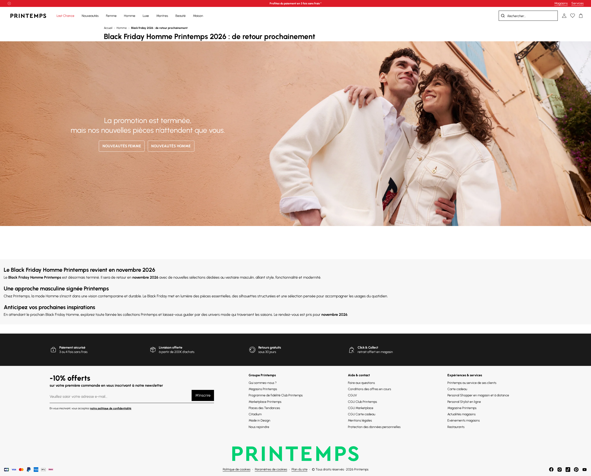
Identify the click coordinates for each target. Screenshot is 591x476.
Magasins (561, 3)
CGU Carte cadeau (361, 414)
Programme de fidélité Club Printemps (276, 395)
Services (577, 3)
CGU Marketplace (360, 408)
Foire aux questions (361, 383)
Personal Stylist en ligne (464, 402)
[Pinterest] (576, 469)
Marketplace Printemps (265, 402)
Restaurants (455, 427)
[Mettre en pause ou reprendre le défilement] (9, 3)
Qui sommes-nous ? (263, 383)
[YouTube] (584, 469)
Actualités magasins (461, 414)
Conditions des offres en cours (369, 389)
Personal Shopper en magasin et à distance (478, 395)
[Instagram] (559, 469)
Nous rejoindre (259, 427)
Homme (122, 28)
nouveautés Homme (171, 146)
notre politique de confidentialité (110, 408)
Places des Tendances (264, 408)
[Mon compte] (564, 15)
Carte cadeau (457, 389)
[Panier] (581, 15)
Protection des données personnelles (374, 427)
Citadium (255, 414)
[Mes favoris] (572, 15)
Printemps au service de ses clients (471, 383)
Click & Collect (368, 347)
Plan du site (300, 469)
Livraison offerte (170, 347)
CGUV (352, 395)
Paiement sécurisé (72, 347)
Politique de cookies (236, 469)
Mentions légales (360, 420)
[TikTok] (568, 469)
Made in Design (259, 420)
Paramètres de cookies (271, 469)
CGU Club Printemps (362, 402)
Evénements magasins (463, 420)
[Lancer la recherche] (503, 16)
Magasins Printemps (263, 389)
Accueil (108, 28)
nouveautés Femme (122, 146)
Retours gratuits (269, 347)
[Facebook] (551, 469)
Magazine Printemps (461, 408)
